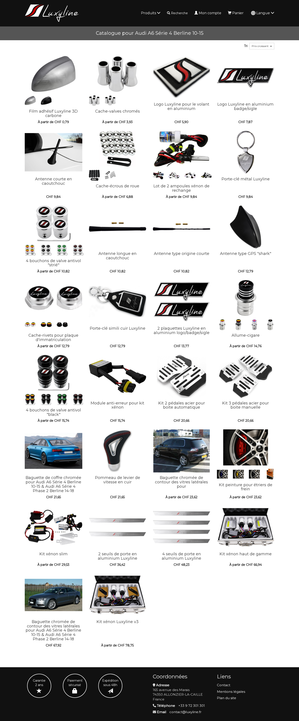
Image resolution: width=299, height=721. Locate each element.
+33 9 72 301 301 (191, 706)
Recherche (179, 13)
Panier (238, 13)
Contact (223, 685)
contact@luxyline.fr (185, 712)
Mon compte (210, 13)
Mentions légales (231, 692)
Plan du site (226, 698)
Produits (149, 13)
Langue (263, 13)
